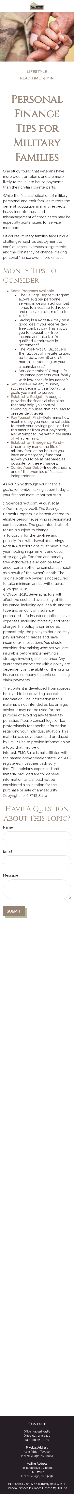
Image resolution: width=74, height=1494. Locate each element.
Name (8, 827)
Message (10, 875)
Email (7, 851)
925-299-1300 (41, 1435)
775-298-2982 (41, 1431)
